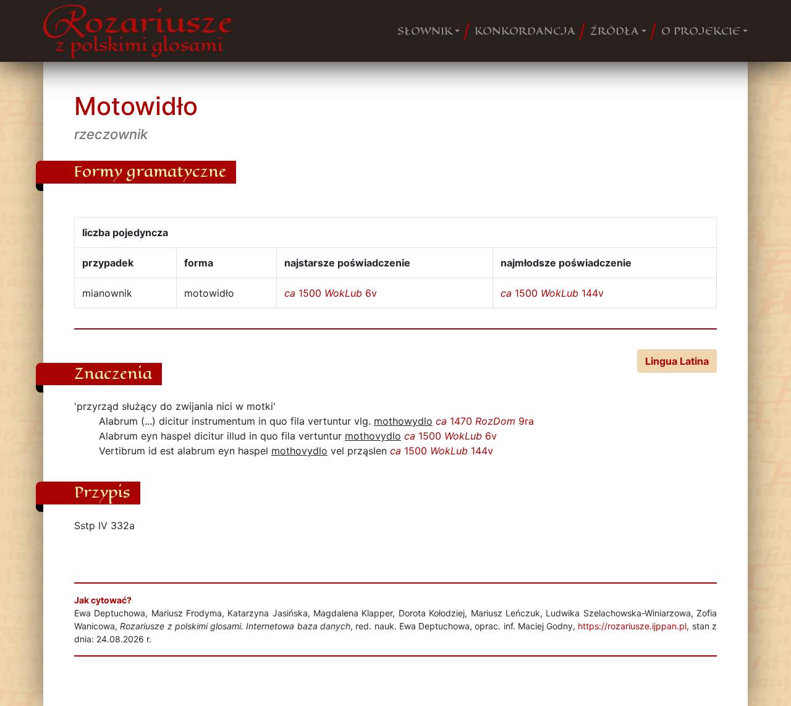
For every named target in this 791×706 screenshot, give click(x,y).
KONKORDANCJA (525, 31)
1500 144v (552, 293)
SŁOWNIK (424, 31)
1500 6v (330, 293)
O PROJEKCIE (700, 31)
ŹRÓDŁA (614, 31)
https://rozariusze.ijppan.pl (632, 626)
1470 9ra (485, 421)
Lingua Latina (677, 361)
